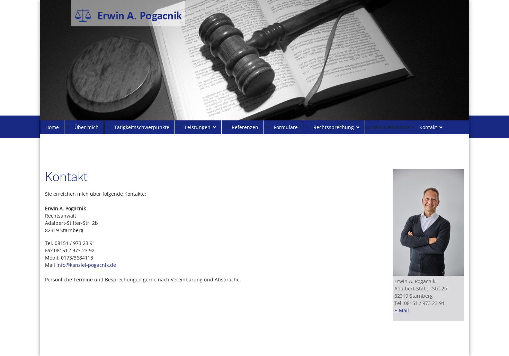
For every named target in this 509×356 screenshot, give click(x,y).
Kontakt (428, 127)
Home (52, 127)
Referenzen (245, 127)
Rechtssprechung (333, 127)
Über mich (86, 127)
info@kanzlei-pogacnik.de (86, 265)
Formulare (286, 127)
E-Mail (401, 310)
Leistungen (198, 127)
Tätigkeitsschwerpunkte (141, 127)
